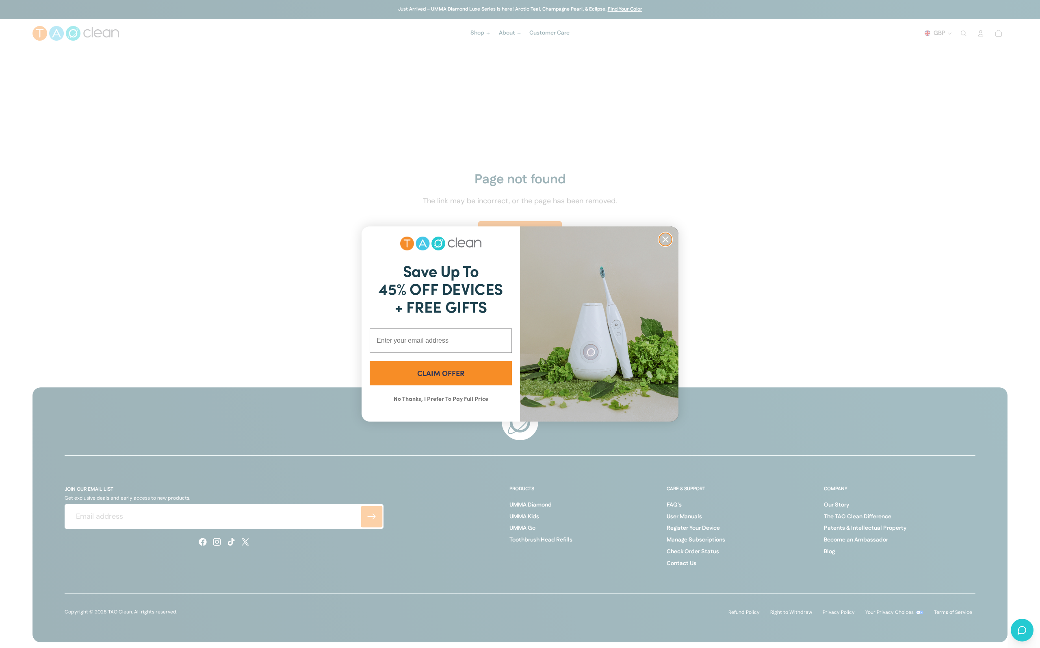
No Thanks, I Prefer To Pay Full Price (441, 398)
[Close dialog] (665, 239)
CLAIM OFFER (440, 373)
